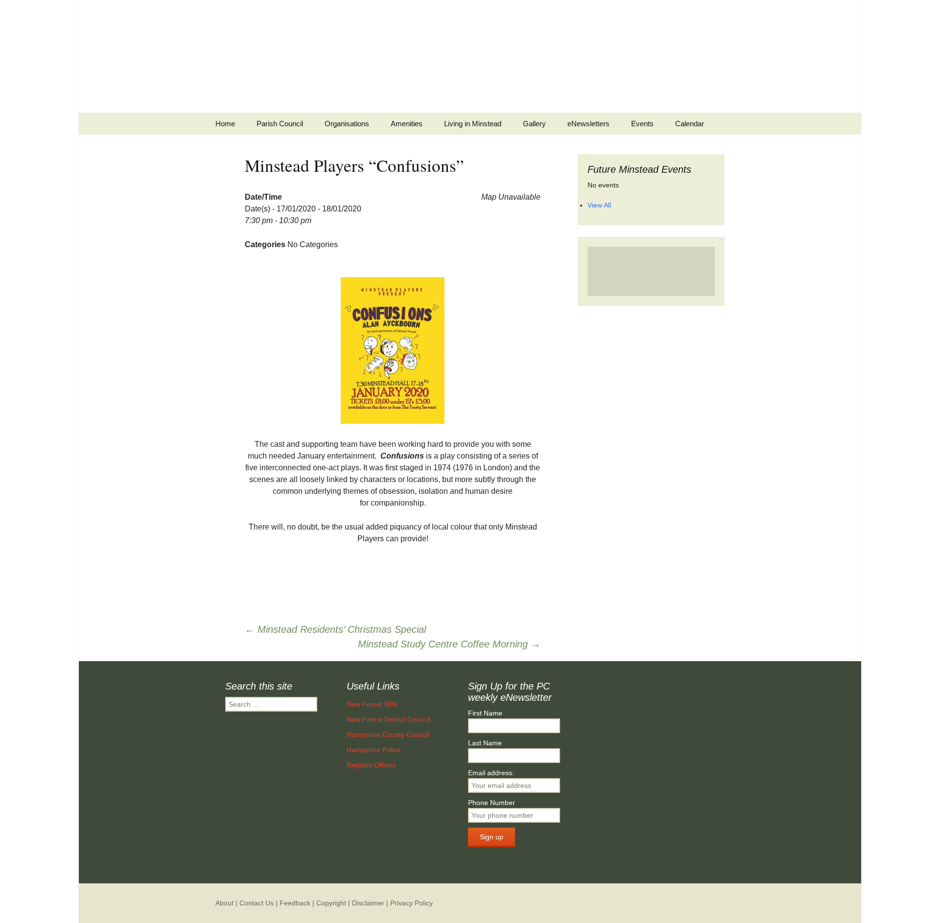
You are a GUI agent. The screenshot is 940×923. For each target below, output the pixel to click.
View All (599, 205)
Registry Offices (371, 765)
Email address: (491, 773)
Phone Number (491, 803)
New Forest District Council (388, 719)
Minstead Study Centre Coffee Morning (449, 644)
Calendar (689, 123)
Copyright (331, 903)
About (224, 903)
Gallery (534, 123)
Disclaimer (368, 903)
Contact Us (256, 903)
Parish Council (280, 123)
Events (642, 123)
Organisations (347, 123)
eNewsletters (588, 123)
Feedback (295, 903)
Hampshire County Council (388, 734)
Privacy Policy (411, 903)
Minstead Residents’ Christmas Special (335, 629)
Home (225, 123)
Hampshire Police (374, 750)
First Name (485, 713)
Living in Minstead (472, 123)
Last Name (485, 743)
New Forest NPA (372, 704)
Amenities (407, 123)
